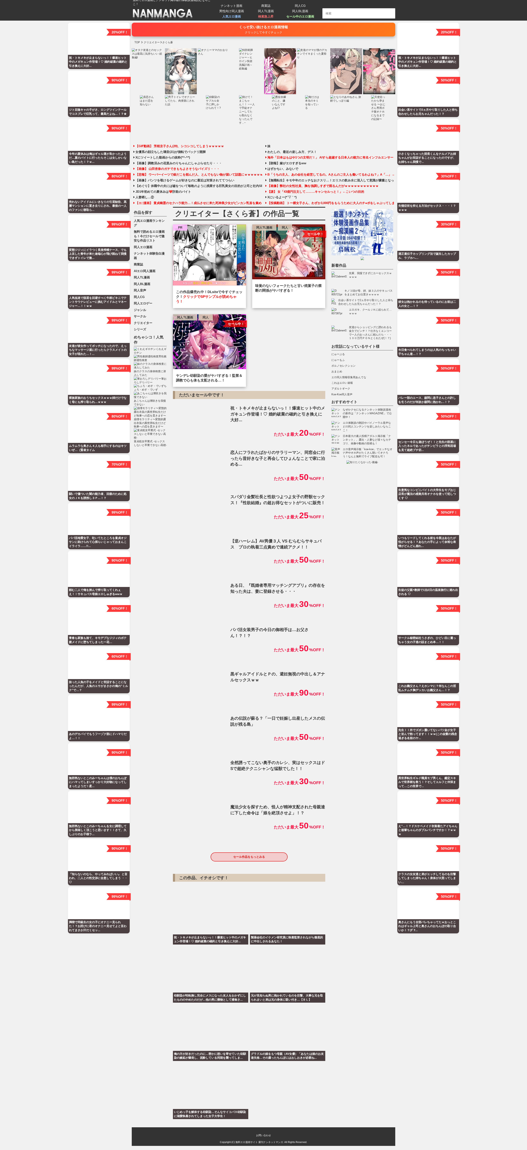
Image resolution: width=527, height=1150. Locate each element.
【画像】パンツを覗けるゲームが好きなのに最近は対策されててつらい (184, 180)
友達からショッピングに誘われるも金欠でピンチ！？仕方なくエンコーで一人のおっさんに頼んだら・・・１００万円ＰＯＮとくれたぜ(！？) (370, 333)
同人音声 (140, 290)
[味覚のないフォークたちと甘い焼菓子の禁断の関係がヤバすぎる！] (288, 252)
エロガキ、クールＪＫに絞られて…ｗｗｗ (370, 311)
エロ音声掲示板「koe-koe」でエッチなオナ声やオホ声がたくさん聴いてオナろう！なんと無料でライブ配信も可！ (367, 453)
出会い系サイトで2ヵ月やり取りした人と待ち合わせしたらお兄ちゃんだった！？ (365, 302)
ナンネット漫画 (231, 5)
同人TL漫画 (266, 11)
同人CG (300, 5)
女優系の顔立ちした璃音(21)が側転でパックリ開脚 (170, 152)
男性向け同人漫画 (231, 11)
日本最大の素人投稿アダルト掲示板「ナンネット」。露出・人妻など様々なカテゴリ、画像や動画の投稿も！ (367, 439)
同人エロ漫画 (143, 247)
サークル (140, 316)
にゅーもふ (338, 359)
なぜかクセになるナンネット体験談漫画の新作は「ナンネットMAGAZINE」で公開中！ (367, 413)
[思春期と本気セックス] (209, 256)
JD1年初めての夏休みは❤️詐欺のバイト (163, 191)
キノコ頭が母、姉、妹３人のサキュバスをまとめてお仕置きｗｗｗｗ (368, 292)
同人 (285, 227)
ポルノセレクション (343, 365)
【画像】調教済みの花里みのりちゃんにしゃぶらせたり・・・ (178, 163)
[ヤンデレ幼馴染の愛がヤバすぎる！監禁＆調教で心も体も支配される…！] (209, 342)
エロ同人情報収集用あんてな (348, 377)
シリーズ (140, 329)
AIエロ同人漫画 (144, 271)
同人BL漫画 (300, 11)
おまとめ (336, 371)
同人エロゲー (143, 303)
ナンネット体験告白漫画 (149, 256)
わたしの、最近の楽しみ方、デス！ (292, 152)
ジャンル (140, 310)
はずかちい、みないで (282, 168)
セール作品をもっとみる (249, 856)
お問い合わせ (263, 1135)
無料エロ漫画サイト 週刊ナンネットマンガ (259, 1142)
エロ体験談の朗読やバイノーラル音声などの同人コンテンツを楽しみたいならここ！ (367, 426)
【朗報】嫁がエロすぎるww (286, 163)
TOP (137, 42)
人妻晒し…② (144, 197)
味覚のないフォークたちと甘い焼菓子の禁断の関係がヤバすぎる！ (288, 288)
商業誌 (265, 5)
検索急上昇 (266, 16)
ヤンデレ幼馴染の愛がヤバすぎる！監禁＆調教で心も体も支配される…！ (209, 378)
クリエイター (143, 323)
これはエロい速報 (342, 383)
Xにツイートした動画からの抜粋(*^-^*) (162, 157)
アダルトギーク (340, 388)
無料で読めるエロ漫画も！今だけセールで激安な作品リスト (149, 236)
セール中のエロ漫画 (300, 16)
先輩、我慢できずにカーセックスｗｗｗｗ (370, 275)
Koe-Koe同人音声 (341, 394)
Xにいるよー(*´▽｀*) (282, 197)
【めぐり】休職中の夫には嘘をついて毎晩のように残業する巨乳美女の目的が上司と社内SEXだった (198, 186)
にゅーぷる (338, 354)
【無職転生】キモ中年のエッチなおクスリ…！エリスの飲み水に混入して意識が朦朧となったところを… (330, 180)
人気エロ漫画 (231, 16)
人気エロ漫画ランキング (149, 223)
